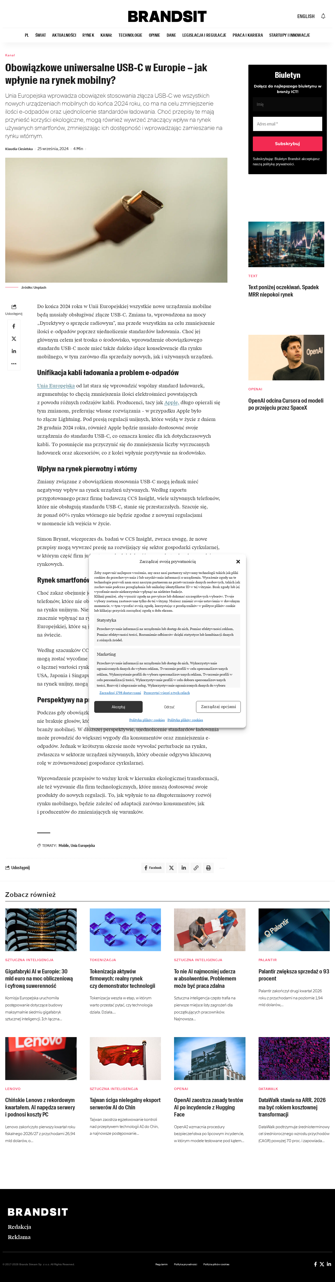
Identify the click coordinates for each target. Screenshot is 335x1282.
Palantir (268, 960)
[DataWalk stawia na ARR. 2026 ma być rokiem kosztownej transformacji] (294, 1058)
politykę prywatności (278, 164)
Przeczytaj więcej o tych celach (167, 693)
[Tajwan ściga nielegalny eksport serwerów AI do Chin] (125, 1058)
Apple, (171, 402)
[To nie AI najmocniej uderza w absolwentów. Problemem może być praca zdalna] (209, 929)
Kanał (10, 55)
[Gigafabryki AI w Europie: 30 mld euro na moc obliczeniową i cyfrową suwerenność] (41, 929)
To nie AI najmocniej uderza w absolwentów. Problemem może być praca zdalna (205, 979)
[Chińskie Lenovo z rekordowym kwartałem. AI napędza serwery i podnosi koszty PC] (41, 1058)
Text (253, 276)
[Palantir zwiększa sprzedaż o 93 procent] (294, 929)
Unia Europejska (56, 386)
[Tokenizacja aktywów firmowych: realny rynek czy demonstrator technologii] (125, 929)
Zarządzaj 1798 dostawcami (120, 693)
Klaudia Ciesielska (19, 149)
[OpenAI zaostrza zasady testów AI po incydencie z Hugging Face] (209, 1058)
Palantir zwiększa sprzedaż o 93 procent (294, 975)
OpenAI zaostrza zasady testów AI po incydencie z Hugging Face (208, 1107)
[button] (238, 561)
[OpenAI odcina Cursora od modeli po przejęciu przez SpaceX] (286, 357)
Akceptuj (118, 706)
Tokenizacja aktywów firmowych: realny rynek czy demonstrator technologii (122, 979)
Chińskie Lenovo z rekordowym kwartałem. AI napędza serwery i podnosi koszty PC (40, 1107)
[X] (322, 1264)
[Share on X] (14, 338)
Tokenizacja (103, 960)
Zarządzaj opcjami (218, 706)
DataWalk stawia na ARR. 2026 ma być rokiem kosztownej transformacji (292, 1107)
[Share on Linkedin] (14, 351)
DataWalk (268, 1089)
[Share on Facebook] (14, 326)
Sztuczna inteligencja (29, 960)
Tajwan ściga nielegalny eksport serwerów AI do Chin (125, 1103)
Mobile (64, 845)
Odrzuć (169, 706)
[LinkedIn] (329, 1264)
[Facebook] (315, 1264)
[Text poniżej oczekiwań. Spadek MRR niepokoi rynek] (286, 244)
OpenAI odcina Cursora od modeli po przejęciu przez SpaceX (285, 404)
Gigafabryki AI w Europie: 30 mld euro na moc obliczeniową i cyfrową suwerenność (39, 979)
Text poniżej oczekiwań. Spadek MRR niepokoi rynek (283, 290)
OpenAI (255, 389)
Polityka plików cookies (147, 720)
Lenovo (12, 1089)
